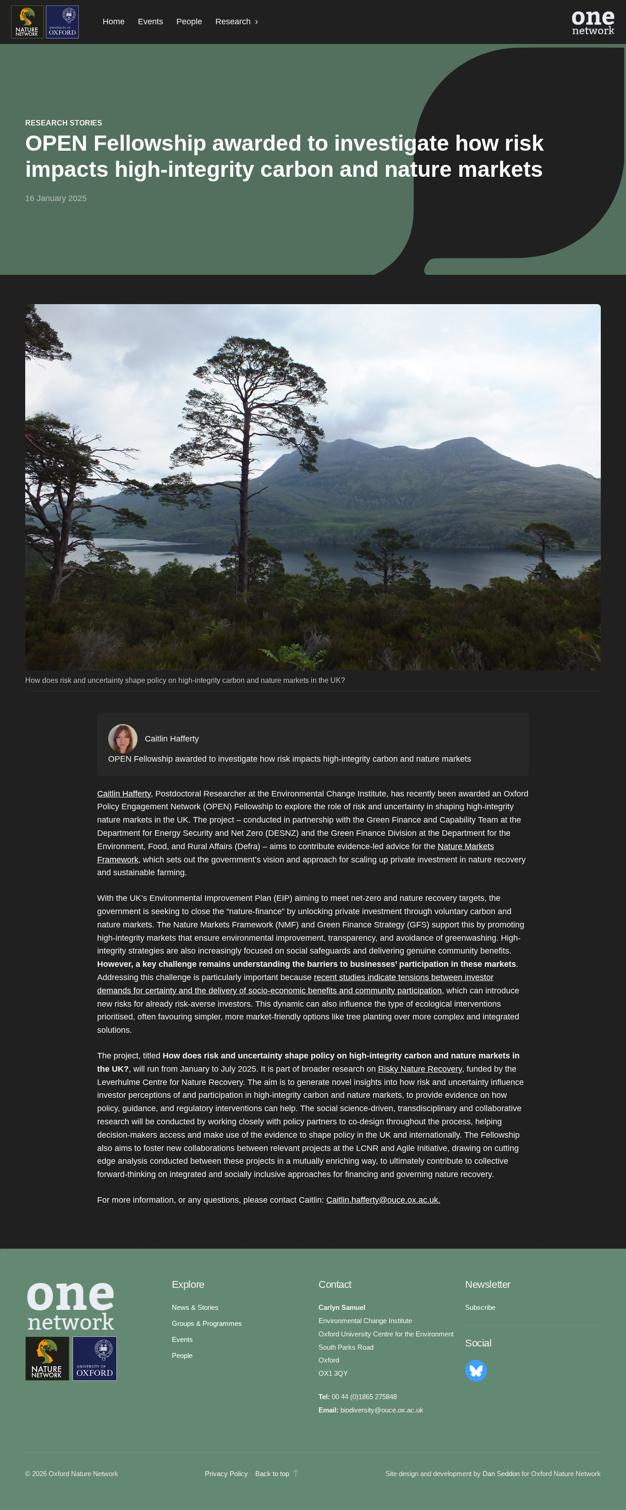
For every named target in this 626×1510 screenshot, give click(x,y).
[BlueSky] (476, 1371)
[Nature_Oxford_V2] (45, 21)
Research (233, 21)
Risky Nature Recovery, (421, 1069)
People (189, 21)
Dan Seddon (501, 1473)
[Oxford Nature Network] (71, 1358)
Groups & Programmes (207, 1323)
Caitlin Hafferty (124, 793)
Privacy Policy (226, 1473)
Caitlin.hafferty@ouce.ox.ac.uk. (383, 1200)
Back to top (272, 1473)
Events (150, 21)
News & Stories (195, 1307)
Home (114, 21)
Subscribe (480, 1307)
